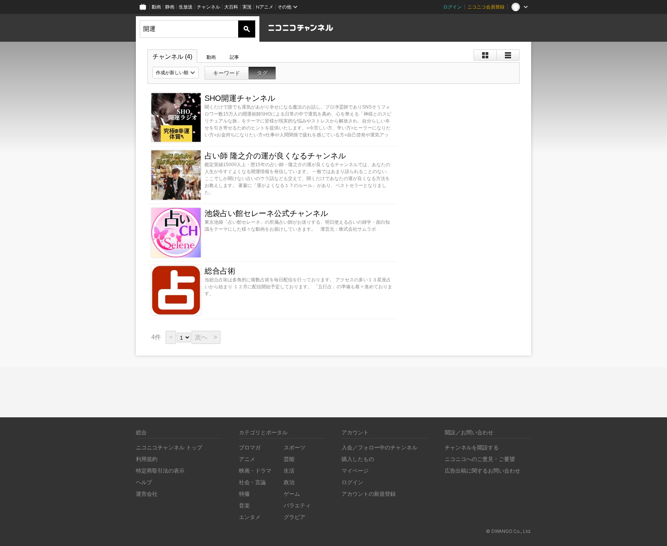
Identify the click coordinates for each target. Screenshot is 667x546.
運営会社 (146, 493)
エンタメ (250, 517)
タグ (262, 73)
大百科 (231, 7)
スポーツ (294, 447)
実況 (247, 7)
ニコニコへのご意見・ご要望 (480, 459)
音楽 (244, 505)
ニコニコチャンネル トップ (169, 447)
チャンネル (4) (172, 56)
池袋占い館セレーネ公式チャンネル (266, 213)
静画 (169, 7)
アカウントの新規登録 (369, 493)
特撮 (244, 493)
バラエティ (297, 505)
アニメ (247, 459)
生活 (289, 470)
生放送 (186, 7)
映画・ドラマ (255, 470)
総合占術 (220, 271)
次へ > (206, 337)
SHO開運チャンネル (240, 98)
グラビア (294, 517)
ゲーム (292, 493)
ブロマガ (250, 447)
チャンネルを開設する (472, 447)
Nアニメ (264, 7)
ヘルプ (144, 482)
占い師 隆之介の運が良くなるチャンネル (275, 155)
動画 (156, 7)
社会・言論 (252, 482)
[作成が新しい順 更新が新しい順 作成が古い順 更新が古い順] (175, 72)
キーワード (226, 73)
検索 (246, 28)
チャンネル (208, 7)
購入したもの (358, 459)
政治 (289, 482)
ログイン (452, 7)
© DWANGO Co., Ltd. (508, 531)
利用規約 (146, 459)
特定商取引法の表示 (160, 470)
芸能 (289, 459)
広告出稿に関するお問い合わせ (482, 470)
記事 (234, 57)
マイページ (355, 470)
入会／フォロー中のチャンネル (379, 447)
